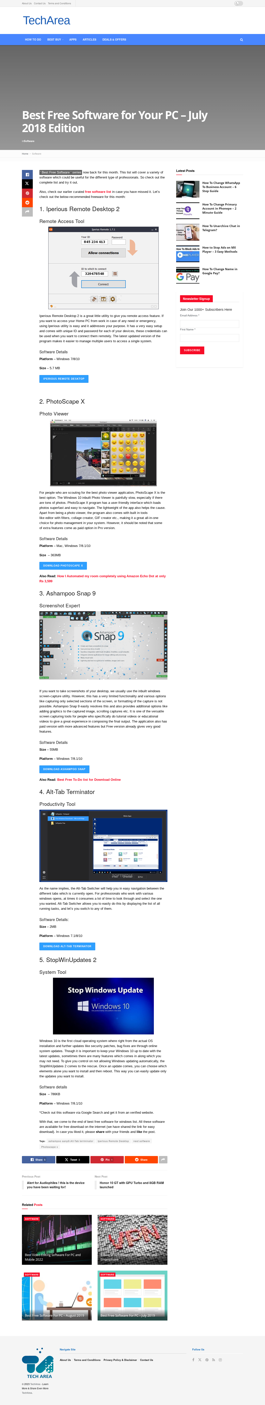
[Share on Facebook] (27, 174)
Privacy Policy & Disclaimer (120, 1360)
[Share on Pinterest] (27, 193)
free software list (98, 192)
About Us (27, 3)
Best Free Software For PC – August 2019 (54, 1315)
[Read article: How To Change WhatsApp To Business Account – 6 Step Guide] (187, 189)
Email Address (189, 315)
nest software (141, 1141)
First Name (187, 329)
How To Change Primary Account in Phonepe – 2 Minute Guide (219, 208)
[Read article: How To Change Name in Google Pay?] (187, 275)
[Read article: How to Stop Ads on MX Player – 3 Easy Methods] (187, 253)
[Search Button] (241, 39)
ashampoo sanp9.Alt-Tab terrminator (70, 1141)
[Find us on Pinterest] (206, 1360)
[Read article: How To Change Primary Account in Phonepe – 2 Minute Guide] (187, 210)
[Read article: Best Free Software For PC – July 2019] (132, 1296)
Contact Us (40, 3)
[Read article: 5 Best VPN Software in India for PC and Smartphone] (132, 1240)
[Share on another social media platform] (27, 212)
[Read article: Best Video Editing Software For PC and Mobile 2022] (57, 1240)
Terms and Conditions (59, 3)
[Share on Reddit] (27, 202)
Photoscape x (49, 1146)
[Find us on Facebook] (193, 1360)
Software (29, 141)
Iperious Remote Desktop (64, 378)
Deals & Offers (114, 39)
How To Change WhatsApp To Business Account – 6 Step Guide (221, 187)
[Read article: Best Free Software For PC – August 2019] (57, 1296)
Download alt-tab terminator (67, 946)
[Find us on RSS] (213, 1360)
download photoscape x (63, 565)
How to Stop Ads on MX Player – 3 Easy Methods (219, 249)
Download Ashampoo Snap (64, 769)
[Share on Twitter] (27, 184)
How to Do (33, 39)
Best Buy (54, 39)
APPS (72, 39)
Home (25, 153)
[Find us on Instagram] (220, 1360)
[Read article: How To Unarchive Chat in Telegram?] (187, 232)
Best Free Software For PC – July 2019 (127, 1315)
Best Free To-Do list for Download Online (89, 780)
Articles (89, 39)
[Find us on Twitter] (200, 1360)
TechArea (46, 20)
